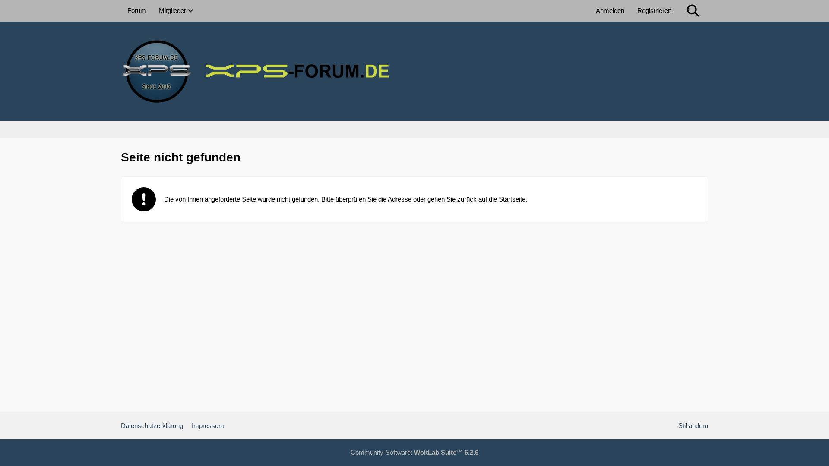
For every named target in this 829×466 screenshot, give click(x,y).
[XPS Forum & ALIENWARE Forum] (414, 71)
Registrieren (654, 10)
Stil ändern (693, 425)
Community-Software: (414, 452)
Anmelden (610, 10)
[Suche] (693, 11)
